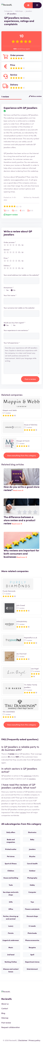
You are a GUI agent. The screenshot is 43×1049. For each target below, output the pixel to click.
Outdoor (32, 870)
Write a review (36, 96)
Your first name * (10, 295)
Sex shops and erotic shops (10, 893)
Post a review (30, 379)
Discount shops (32, 916)
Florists (11, 933)
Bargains (32, 947)
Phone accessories (32, 940)
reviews (23, 812)
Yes (7, 290)
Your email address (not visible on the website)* (21, 275)
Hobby (32, 885)
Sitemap (4, 1018)
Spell (32, 954)
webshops (28, 775)
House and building (10, 878)
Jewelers (29, 11)
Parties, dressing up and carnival (10, 917)
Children (10, 870)
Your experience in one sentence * (16, 330)
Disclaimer (22, 1040)
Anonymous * (9, 287)
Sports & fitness (11, 863)
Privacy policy (34, 1040)
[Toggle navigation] (37, 5)
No (14, 290)
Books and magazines (11, 840)
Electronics (32, 832)
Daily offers (10, 832)
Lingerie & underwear (11, 940)
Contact (4, 1008)
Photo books (32, 933)
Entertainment (32, 969)
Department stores (32, 962)
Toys (32, 902)
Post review (6, 1022)
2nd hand (10, 954)
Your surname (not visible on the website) (19, 308)
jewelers (32, 778)
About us (5, 1003)
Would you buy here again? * (14, 322)
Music (10, 947)
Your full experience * (12, 343)
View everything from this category (21, 455)
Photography (32, 878)
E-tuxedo (32, 926)
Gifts (11, 902)
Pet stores (11, 856)
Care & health (32, 863)
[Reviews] (6, 5)
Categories (8, 11)
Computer (32, 892)
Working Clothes (11, 962)
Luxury (10, 926)
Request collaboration (10, 1027)
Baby (32, 839)
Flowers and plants (32, 909)
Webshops (19, 11)
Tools (11, 885)
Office (10, 909)
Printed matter (10, 849)
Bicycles (32, 856)
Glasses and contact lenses (10, 970)
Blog (3, 1013)
